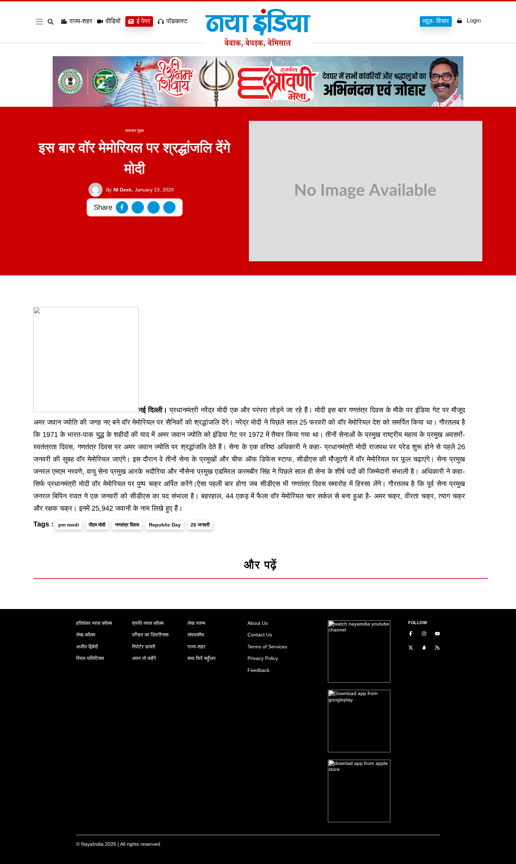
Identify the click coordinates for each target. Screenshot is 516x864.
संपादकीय (195, 634)
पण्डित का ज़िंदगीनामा (150, 634)
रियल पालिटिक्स (90, 658)
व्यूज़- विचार (436, 21)
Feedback (258, 670)
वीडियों (113, 21)
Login (474, 21)
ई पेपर (143, 21)
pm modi (68, 525)
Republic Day (165, 525)
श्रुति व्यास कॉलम (148, 623)
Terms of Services (267, 646)
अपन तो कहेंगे (144, 658)
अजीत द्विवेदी (87, 646)
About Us (257, 623)
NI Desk (119, 189)
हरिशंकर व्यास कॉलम (94, 623)
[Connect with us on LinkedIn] (424, 648)
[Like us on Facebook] (410, 634)
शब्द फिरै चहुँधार (201, 658)
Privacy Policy (262, 658)
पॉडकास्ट (176, 21)
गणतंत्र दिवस (127, 525)
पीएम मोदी (97, 525)
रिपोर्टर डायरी (143, 646)
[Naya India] (258, 44)
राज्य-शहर (81, 21)
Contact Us (259, 634)
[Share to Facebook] (122, 207)
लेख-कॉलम (85, 634)
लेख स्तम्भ (196, 623)
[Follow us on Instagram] (424, 634)
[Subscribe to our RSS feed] (437, 648)
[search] (52, 22)
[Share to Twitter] (138, 207)
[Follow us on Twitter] (410, 648)
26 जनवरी (200, 525)
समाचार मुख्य (134, 130)
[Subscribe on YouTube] (437, 634)
